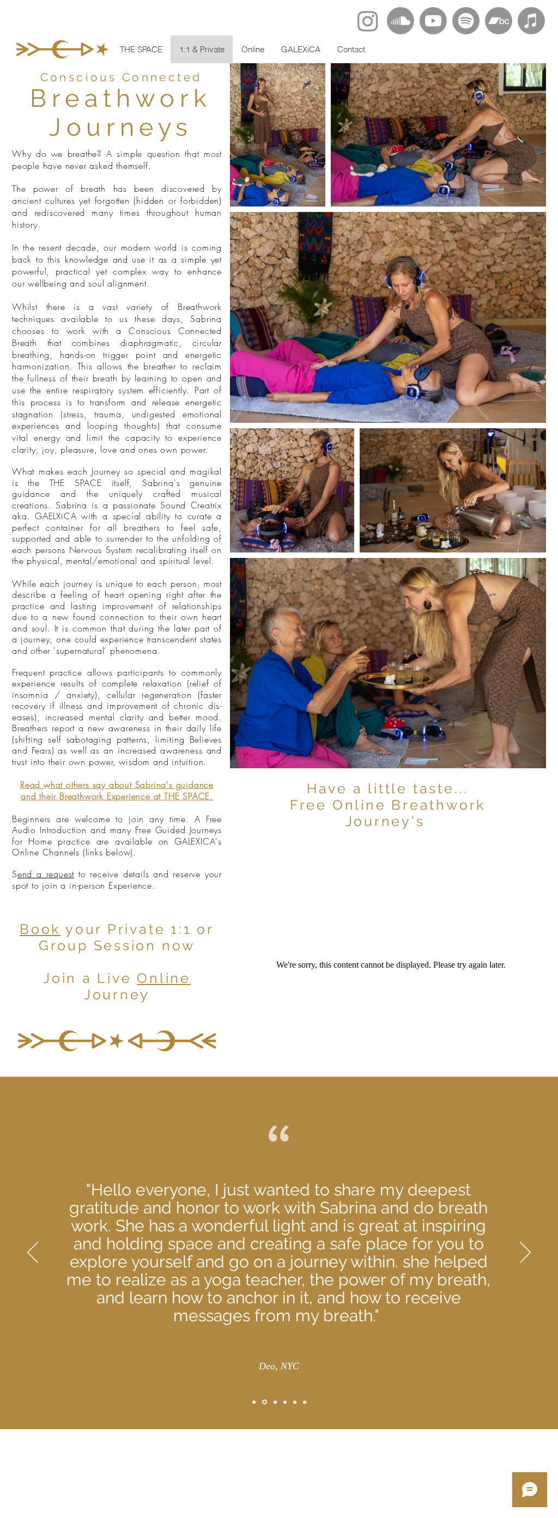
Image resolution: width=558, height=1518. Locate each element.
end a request (45, 874)
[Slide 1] (254, 1402)
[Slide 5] (294, 1402)
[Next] (525, 1253)
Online (164, 978)
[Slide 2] (264, 1402)
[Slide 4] (285, 1402)
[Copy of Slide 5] (304, 1402)
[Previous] (32, 1253)
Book (40, 929)
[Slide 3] (275, 1402)
